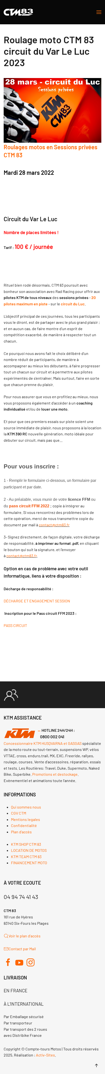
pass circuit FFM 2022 (29, 506)
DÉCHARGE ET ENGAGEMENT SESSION (37, 601)
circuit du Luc (73, 303)
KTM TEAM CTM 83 (26, 856)
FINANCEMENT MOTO (29, 862)
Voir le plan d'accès (25, 935)
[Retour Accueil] (18, 12)
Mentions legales (25, 819)
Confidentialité (24, 825)
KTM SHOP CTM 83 (26, 844)
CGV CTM (18, 813)
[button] (98, 12)
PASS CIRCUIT (15, 625)
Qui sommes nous (26, 807)
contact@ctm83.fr (54, 524)
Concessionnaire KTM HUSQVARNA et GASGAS (43, 743)
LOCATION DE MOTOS (29, 850)
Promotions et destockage (55, 774)
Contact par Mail (22, 948)
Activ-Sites (45, 1055)
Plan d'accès (21, 831)
